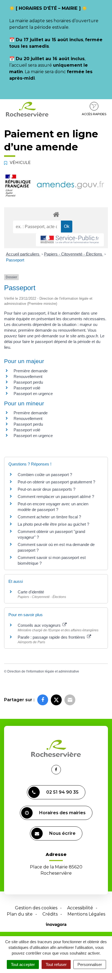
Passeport (15, 260)
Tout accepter (23, 964)
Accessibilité (80, 907)
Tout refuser (56, 964)
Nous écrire (62, 833)
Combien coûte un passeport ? (45, 474)
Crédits (50, 914)
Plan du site (20, 914)
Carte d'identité (31, 592)
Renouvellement (28, 376)
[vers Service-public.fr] (70, 240)
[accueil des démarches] (56, 214)
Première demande (31, 370)
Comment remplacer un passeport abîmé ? (56, 496)
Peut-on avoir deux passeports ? (46, 489)
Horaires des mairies (62, 812)
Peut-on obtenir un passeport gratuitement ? (56, 482)
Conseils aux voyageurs (40, 625)
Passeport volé (27, 388)
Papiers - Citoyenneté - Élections (73, 254)
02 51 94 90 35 (62, 792)
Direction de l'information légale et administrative (43, 671)
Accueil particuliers (23, 254)
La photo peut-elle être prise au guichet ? (53, 524)
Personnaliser (89, 964)
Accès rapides (94, 114)
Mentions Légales (86, 914)
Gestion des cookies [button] (36, 907)
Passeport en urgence (33, 393)
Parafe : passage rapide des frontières (52, 637)
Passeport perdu (28, 382)
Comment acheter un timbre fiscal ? (49, 517)
